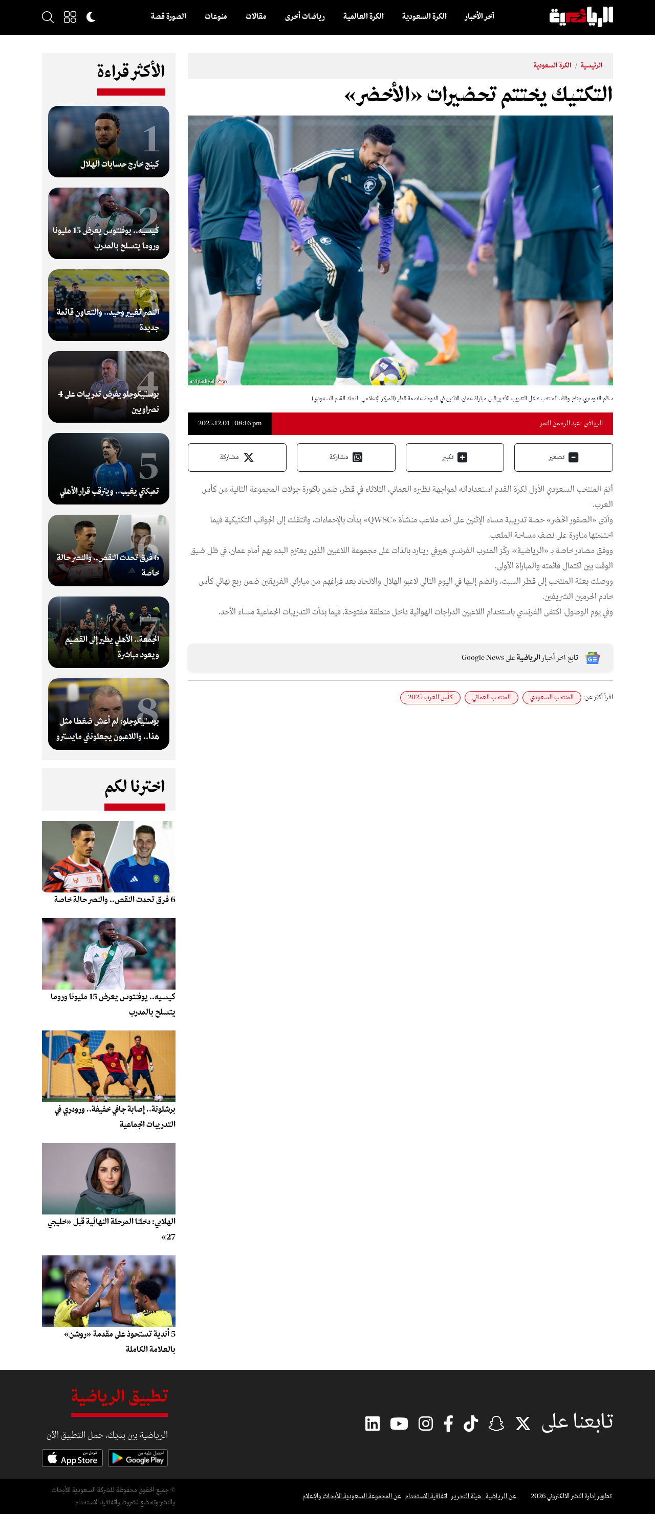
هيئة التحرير (466, 1496)
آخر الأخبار (479, 17)
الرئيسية (592, 66)
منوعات (216, 17)
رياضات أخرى (305, 17)
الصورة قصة (168, 17)
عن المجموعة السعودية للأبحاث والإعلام (351, 1496)
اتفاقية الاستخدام (426, 1496)
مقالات (256, 17)
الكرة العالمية (363, 17)
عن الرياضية (501, 1496)
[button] (70, 17)
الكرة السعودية (424, 17)
